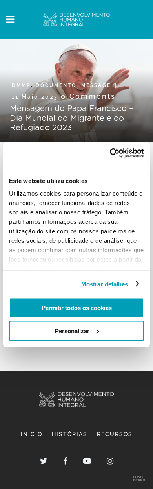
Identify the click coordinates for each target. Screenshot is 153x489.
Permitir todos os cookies (77, 307)
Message (96, 85)
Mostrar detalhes (104, 283)
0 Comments (88, 96)
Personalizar (72, 330)
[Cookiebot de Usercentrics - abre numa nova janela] (110, 153)
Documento (56, 85)
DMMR (21, 85)
